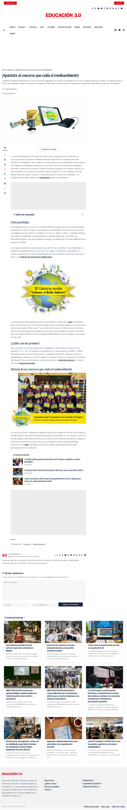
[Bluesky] (121, 8)
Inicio (4, 70)
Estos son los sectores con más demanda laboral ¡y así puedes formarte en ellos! (61, 648)
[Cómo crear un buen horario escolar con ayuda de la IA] (104, 632)
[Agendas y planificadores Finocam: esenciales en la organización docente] (63, 728)
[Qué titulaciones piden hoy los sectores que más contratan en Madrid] (22, 632)
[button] (124, 30)
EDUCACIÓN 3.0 (10, 93)
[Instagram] (104, 8)
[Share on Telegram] (4, 178)
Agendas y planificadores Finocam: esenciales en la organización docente (62, 744)
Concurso (27, 544)
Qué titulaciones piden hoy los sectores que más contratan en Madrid (19, 648)
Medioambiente (39, 544)
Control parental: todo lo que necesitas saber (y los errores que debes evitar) (53, 470)
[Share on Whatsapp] (4, 169)
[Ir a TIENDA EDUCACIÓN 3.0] (119, 30)
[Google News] (101, 8)
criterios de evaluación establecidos (36, 257)
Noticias (10, 70)
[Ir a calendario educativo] (115, 30)
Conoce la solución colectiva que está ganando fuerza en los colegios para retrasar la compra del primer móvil (52, 479)
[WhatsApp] (118, 8)
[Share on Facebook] (4, 155)
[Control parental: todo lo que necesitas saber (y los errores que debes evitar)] (18, 471)
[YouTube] (98, 8)
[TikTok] (110, 8)
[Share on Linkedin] (4, 174)
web (26, 445)
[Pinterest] (107, 8)
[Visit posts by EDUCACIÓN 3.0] (4, 555)
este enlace (44, 178)
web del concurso (66, 360)
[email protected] (27, 363)
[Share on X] (4, 159)
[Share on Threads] (4, 183)
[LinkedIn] (113, 8)
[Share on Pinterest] (4, 164)
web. (70, 322)
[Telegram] (116, 8)
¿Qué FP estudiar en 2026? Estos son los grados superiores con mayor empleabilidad (104, 744)
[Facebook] (93, 8)
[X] (95, 8)
